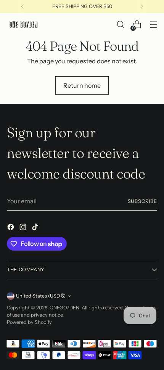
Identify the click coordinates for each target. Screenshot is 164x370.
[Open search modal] (120, 24)
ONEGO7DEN (64, 307)
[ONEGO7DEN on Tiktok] (35, 228)
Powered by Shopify (29, 322)
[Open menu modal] (153, 24)
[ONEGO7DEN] (24, 24)
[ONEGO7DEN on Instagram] (23, 228)
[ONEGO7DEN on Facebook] (11, 228)
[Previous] (22, 6)
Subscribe (143, 201)
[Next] (141, 6)
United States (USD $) (41, 296)
